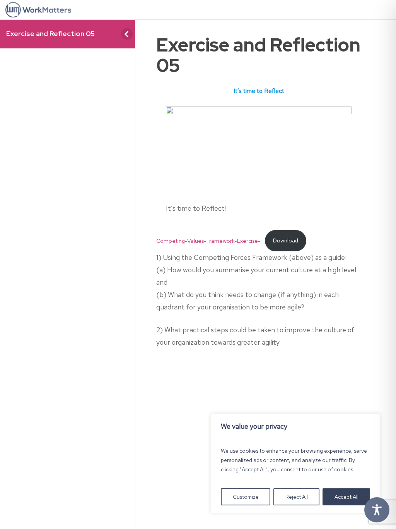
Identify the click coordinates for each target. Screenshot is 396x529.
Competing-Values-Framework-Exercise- (208, 240)
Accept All (346, 496)
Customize (246, 496)
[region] (295, 464)
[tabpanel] (258, 222)
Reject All (296, 496)
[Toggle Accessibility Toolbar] (377, 509)
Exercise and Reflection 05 (50, 33)
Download (285, 240)
